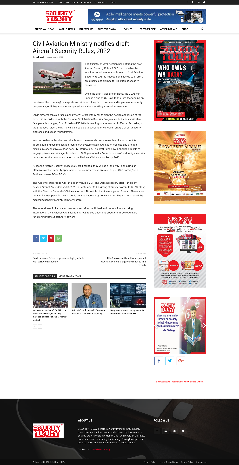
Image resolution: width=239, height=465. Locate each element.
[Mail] (198, 2)
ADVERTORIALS (168, 29)
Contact (114, 2)
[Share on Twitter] (170, 361)
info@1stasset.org (100, 449)
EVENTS (128, 29)
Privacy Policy (150, 462)
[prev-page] (35, 326)
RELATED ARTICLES (45, 276)
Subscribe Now (107, 29)
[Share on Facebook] (158, 361)
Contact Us (201, 462)
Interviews (86, 29)
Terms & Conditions (168, 462)
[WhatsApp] (58, 238)
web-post (40, 57)
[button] (202, 29)
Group (75, 2)
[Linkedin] (193, 2)
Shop (185, 29)
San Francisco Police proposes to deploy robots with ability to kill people (58, 260)
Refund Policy (187, 462)
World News (67, 29)
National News (44, 29)
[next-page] (40, 326)
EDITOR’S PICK (148, 29)
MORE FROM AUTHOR (70, 276)
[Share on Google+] (181, 361)
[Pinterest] (51, 238)
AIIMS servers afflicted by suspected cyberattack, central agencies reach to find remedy (123, 262)
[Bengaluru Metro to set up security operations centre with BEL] (128, 295)
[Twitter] (203, 2)
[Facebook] (187, 2)
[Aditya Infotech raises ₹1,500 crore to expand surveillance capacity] (89, 295)
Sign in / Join (64, 2)
